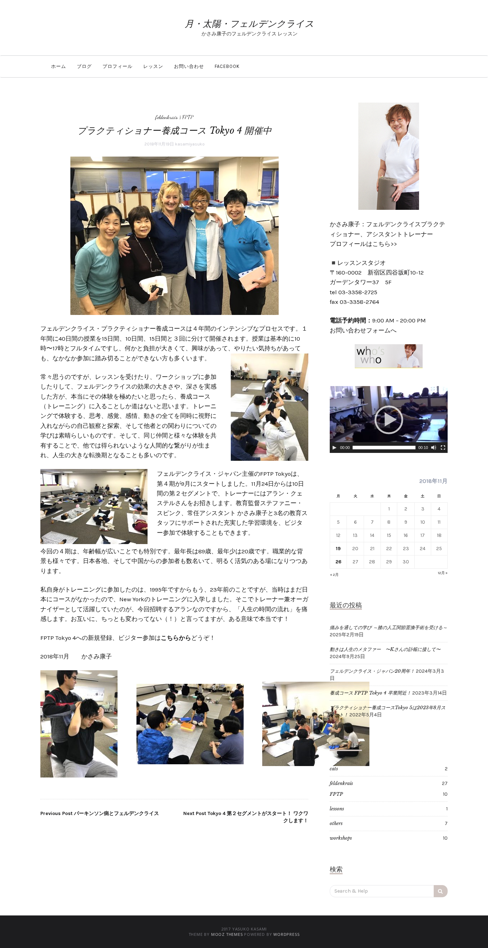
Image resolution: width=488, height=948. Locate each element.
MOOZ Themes (227, 934)
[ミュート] (434, 447)
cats (334, 769)
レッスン (153, 66)
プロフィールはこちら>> (363, 243)
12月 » (443, 573)
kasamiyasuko (190, 144)
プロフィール (118, 66)
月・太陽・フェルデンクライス (249, 24)
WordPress (286, 934)
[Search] (441, 891)
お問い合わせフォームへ (363, 330)
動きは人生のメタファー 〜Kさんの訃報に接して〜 (385, 649)
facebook (227, 66)
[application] (389, 419)
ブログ (84, 66)
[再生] (334, 447)
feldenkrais (166, 117)
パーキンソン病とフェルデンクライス (99, 813)
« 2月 (334, 575)
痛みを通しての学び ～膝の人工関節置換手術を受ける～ (388, 627)
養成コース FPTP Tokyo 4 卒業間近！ (370, 693)
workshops (341, 838)
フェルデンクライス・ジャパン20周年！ (372, 671)
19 (338, 548)
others (336, 823)
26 (338, 562)
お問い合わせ (189, 66)
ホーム (58, 66)
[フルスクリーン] (443, 447)
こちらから (176, 637)
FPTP (187, 117)
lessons (337, 809)
